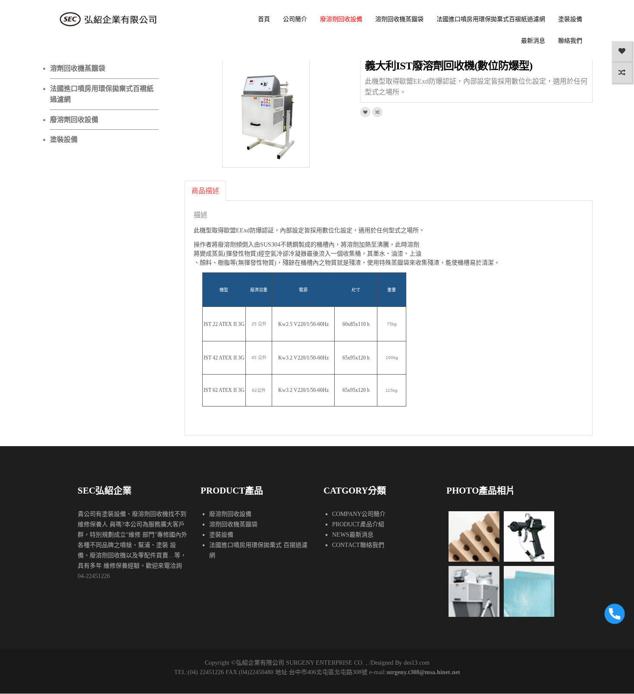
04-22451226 (94, 576)
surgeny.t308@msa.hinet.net (423, 672)
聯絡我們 (570, 41)
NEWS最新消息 (352, 534)
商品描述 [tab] (205, 190)
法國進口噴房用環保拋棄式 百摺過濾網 (258, 550)
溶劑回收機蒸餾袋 (399, 19)
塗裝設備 (570, 19)
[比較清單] (621, 72)
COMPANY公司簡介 (359, 514)
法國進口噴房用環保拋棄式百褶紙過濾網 (490, 19)
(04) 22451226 (206, 672)
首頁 (264, 19)
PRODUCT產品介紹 (358, 524)
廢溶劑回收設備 (341, 19)
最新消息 (533, 41)
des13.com (417, 663)
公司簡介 (295, 19)
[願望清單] (621, 51)
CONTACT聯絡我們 (358, 545)
